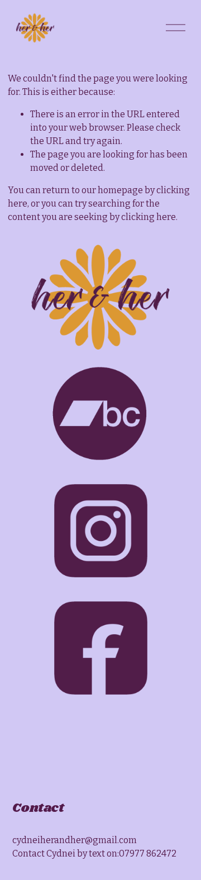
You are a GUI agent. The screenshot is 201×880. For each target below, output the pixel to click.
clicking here (148, 217)
